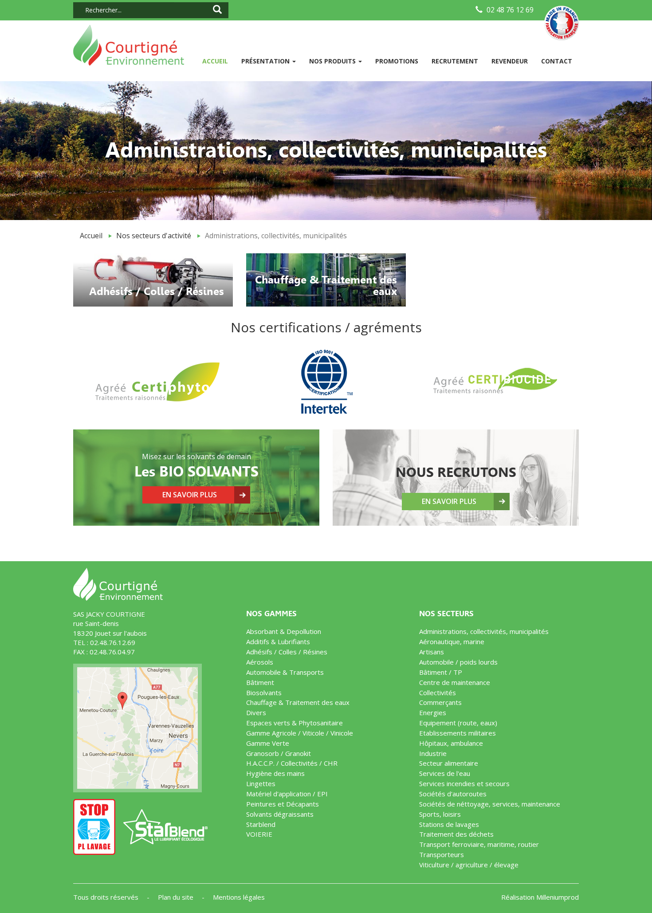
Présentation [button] (266, 61)
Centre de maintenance (454, 682)
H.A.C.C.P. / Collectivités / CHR (292, 763)
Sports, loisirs (440, 814)
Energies (432, 712)
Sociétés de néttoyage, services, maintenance (489, 803)
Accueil (218, 60)
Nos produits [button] (333, 61)
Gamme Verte (267, 743)
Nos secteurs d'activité (153, 235)
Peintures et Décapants (282, 803)
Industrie (433, 753)
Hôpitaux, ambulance (451, 743)
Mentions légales (239, 897)
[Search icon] (217, 10)
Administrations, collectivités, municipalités (484, 631)
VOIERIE (259, 834)
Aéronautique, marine (451, 641)
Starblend (260, 824)
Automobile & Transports (285, 672)
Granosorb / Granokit (278, 753)
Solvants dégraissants (280, 814)
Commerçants (440, 702)
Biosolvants (264, 692)
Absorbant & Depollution (283, 631)
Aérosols (259, 661)
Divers (256, 712)
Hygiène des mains (275, 773)
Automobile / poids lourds (458, 661)
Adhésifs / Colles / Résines (286, 651)
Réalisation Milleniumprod (540, 897)
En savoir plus (189, 495)
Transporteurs (441, 854)
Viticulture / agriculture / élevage (468, 864)
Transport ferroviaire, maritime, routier (479, 844)
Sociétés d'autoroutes (453, 793)
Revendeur (509, 61)
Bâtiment (260, 682)
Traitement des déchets (456, 834)
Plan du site (176, 897)
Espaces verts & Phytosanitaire (294, 722)
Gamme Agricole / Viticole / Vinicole (299, 732)
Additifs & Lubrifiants (278, 641)
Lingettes (260, 783)
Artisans (431, 651)
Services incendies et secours (464, 783)
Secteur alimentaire (448, 763)
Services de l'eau (444, 773)
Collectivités (437, 692)
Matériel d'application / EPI (287, 793)
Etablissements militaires (457, 732)
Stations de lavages (449, 824)
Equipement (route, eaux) (458, 722)
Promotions (396, 61)
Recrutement (455, 61)
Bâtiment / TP (440, 672)
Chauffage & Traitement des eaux (298, 702)
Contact (556, 61)
